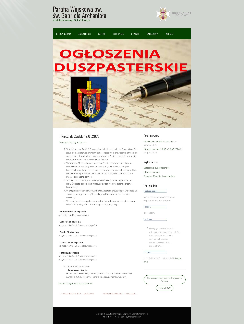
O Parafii (135, 33)
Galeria (101, 33)
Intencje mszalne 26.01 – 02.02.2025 (120, 293)
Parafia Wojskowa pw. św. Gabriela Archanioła (79, 12)
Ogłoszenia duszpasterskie (80, 283)
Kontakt (170, 33)
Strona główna (63, 33)
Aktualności (85, 33)
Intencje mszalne (152, 172)
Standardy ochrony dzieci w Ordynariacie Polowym (164, 279)
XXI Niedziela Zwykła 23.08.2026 (159, 141)
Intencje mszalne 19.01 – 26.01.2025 (76, 293)
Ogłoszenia (118, 33)
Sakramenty (152, 33)
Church (106, 316)
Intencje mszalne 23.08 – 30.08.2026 (162, 149)
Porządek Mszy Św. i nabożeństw (159, 176)
